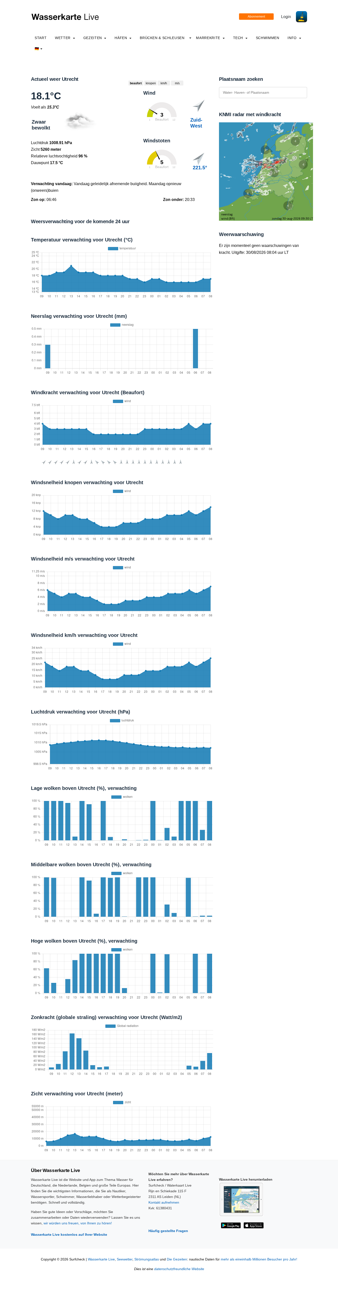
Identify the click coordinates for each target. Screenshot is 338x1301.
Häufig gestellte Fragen (168, 1231)
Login (286, 17)
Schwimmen (267, 38)
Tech (238, 38)
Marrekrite (208, 38)
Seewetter (124, 1259)
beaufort (136, 83)
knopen (151, 83)
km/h (164, 83)
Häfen (121, 38)
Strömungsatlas (146, 1259)
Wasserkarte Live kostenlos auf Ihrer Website (69, 1234)
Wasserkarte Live (101, 1259)
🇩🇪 (37, 49)
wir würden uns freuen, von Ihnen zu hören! (78, 1223)
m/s (177, 83)
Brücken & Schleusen (162, 38)
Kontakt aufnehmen (163, 1202)
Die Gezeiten (177, 1259)
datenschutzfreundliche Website (179, 1269)
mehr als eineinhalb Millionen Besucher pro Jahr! (259, 1259)
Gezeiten (93, 38)
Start (41, 38)
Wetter (63, 38)
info (293, 38)
